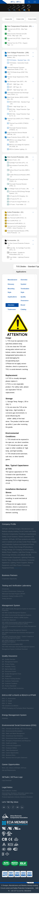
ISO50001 (5, 718)
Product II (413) (32, 19)
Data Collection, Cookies (9, 790)
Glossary (11, 284)
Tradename (12, 309)
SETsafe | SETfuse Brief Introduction (13, 688)
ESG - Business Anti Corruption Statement (14, 757)
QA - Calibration (6, 676)
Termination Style (25, 290)
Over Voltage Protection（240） (18, 52)
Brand (23, 305)
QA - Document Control (9, 671)
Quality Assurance (24, 298)
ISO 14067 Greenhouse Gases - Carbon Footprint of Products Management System (18, 637)
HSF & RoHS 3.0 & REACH (10, 705)
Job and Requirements (9, 770)
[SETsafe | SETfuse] (13, 2)
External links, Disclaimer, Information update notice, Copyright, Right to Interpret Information (17, 793)
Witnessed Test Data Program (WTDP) (13, 593)
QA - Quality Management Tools (11, 674)
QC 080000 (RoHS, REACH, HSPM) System (15, 617)
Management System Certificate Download (15, 649)
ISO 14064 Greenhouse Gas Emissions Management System (18, 633)
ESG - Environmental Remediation (12, 731)
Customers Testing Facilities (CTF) (12, 596)
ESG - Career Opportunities (10, 752)
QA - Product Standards (9, 686)
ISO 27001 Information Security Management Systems (18, 646)
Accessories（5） (13, 240)
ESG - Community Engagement (11, 745)
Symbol (23, 284)
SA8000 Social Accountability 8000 (12, 644)
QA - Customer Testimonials (10, 681)
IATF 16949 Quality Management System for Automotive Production (19, 609)
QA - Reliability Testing (8, 666)
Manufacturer (12, 280)
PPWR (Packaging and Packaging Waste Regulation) (18, 708)
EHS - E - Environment (9, 698)
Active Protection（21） (15, 212)
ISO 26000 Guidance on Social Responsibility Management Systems (15, 641)
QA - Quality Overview (8, 659)
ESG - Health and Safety (9, 743)
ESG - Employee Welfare (9, 748)
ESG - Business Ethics (8, 755)
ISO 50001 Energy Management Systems (14, 630)
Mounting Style (11, 290)
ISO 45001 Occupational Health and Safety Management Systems (19, 626)
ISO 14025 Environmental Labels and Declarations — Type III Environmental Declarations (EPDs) (18, 623)
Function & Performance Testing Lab (13, 591)
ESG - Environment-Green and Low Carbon (15, 738)
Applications (12, 297)
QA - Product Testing (8, 664)
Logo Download (6, 780)
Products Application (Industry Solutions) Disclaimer (17, 797)
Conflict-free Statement (9, 620)
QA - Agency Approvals (9, 669)
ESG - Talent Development (10, 750)
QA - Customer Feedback (9, 683)
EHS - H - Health (7, 701)
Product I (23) (20, 19)
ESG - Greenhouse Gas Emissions (12, 736)
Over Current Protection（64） (18, 157)
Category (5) (8, 19)
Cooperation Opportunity (9, 578)
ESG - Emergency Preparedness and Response (16, 740)
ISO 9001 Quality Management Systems (14, 612)
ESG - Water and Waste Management (13, 733)
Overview (24, 280)
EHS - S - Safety (7, 703)
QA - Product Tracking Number (11, 678)
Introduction (5, 589)
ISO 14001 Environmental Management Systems (16, 615)
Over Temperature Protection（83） (20, 26)
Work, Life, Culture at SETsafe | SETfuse (14, 768)
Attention (11, 305)
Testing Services (7, 598)
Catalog (23, 309)
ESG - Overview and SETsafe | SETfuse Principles (17, 728)
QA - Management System (10, 661)
